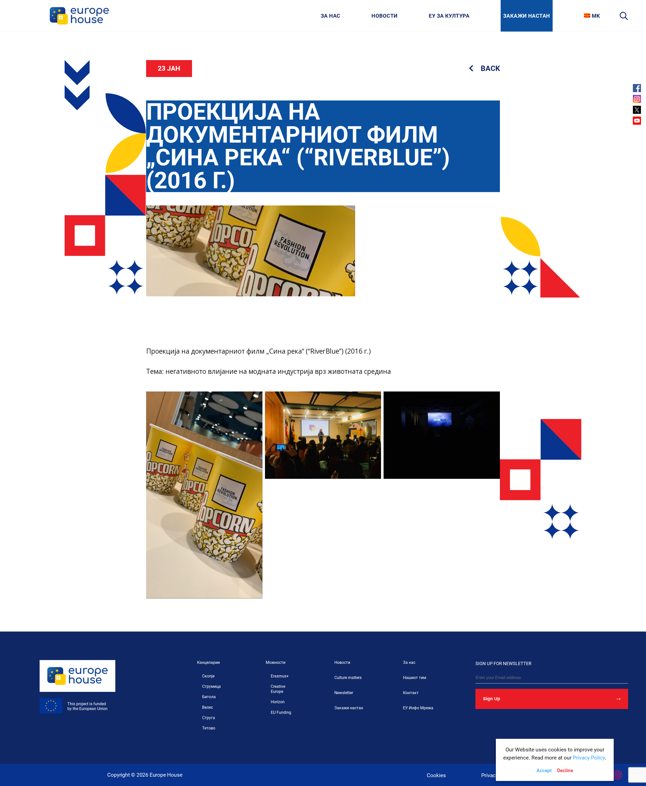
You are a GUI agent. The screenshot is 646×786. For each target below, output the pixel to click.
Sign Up (491, 698)
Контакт (411, 692)
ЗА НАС (330, 16)
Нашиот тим (414, 677)
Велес (207, 707)
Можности (275, 662)
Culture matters (348, 677)
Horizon (278, 701)
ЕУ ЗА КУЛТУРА (449, 16)
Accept (544, 770)
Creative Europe (278, 689)
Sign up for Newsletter (503, 663)
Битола (209, 696)
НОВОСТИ (384, 16)
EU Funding (281, 712)
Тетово (208, 728)
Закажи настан (348, 707)
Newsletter (343, 692)
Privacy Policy (589, 757)
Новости (342, 662)
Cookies (436, 775)
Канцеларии (208, 662)
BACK (489, 68)
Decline (565, 770)
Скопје (208, 676)
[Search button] (624, 16)
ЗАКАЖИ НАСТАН (526, 16)
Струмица (211, 686)
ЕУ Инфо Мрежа (418, 707)
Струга (208, 717)
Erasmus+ (280, 676)
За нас (409, 662)
